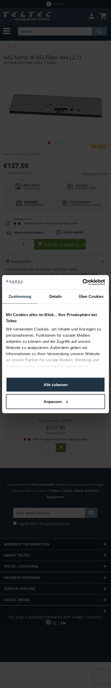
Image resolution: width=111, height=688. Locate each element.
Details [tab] (55, 296)
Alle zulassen (56, 384)
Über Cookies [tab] (91, 296)
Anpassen (53, 401)
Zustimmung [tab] (20, 296)
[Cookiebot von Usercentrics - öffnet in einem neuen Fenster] (82, 282)
